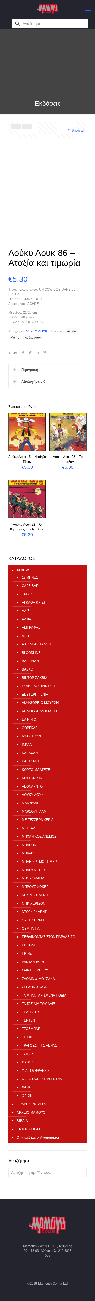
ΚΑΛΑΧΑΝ (30, 753)
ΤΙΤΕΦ (27, 1037)
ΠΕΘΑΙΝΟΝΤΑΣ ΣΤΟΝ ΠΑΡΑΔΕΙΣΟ (48, 937)
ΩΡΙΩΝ (27, 1096)
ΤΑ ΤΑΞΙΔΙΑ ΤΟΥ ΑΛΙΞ (38, 1004)
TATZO (27, 594)
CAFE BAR (30, 586)
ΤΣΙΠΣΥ (27, 1054)
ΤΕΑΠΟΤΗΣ (31, 1012)
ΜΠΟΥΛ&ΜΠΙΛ (33, 878)
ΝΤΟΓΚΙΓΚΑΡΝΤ (34, 912)
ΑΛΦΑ (26, 619)
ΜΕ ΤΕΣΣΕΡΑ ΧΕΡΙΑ (38, 820)
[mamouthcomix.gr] (47, 9)
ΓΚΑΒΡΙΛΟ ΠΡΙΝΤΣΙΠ (38, 686)
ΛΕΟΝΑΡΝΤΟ (32, 786)
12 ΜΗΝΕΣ (30, 577)
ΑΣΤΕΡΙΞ (29, 636)
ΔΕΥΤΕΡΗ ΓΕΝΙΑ (35, 694)
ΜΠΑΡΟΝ (29, 845)
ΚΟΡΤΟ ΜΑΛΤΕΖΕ (36, 770)
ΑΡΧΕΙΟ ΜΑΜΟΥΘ (31, 1112)
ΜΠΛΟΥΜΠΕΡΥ (34, 870)
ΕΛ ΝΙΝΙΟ (29, 719)
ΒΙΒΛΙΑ (22, 1121)
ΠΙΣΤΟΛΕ (29, 945)
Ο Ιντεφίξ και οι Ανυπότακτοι (38, 1137)
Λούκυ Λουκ (33, 337)
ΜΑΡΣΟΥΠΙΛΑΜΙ (35, 811)
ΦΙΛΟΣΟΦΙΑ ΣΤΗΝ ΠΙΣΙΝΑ (42, 1079)
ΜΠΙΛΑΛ (28, 853)
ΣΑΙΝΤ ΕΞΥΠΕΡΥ (35, 970)
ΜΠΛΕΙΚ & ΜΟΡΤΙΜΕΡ (39, 862)
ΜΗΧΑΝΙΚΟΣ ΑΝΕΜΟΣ (39, 836)
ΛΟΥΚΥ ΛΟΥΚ (36, 331)
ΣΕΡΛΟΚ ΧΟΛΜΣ (35, 987)
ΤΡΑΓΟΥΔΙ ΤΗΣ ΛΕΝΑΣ (39, 1045)
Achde (71, 331)
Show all (78, 130)
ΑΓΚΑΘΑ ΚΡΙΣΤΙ (34, 602)
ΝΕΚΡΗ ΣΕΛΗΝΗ (35, 895)
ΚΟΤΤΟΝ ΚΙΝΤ (33, 778)
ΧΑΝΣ (26, 1087)
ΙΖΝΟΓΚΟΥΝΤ (32, 736)
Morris (15, 337)
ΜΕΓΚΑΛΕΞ (31, 828)
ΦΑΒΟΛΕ (29, 1062)
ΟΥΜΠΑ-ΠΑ (31, 928)
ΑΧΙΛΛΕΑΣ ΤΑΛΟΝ (36, 644)
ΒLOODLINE (31, 653)
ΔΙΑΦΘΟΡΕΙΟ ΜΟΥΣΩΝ (40, 703)
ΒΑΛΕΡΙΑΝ (30, 661)
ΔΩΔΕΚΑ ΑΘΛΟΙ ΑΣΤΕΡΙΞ (42, 711)
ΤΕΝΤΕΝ (28, 1020)
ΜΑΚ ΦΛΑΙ (30, 803)
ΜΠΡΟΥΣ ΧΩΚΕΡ (35, 887)
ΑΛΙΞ (25, 611)
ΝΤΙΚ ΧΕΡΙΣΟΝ (33, 903)
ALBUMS (23, 570)
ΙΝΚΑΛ (27, 745)
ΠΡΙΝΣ (27, 953)
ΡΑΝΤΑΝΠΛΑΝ (33, 962)
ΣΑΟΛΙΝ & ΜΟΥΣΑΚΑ (38, 979)
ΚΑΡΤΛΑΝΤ (30, 761)
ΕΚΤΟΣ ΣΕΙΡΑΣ (29, 1129)
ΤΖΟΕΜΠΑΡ (31, 1029)
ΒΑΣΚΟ (27, 669)
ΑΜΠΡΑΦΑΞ (31, 627)
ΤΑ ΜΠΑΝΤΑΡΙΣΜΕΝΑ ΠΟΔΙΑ (44, 995)
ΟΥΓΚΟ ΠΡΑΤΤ (33, 920)
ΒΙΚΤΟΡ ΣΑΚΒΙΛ (34, 678)
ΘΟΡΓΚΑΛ (30, 728)
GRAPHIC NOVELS (31, 1104)
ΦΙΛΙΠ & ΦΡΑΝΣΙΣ (35, 1071)
